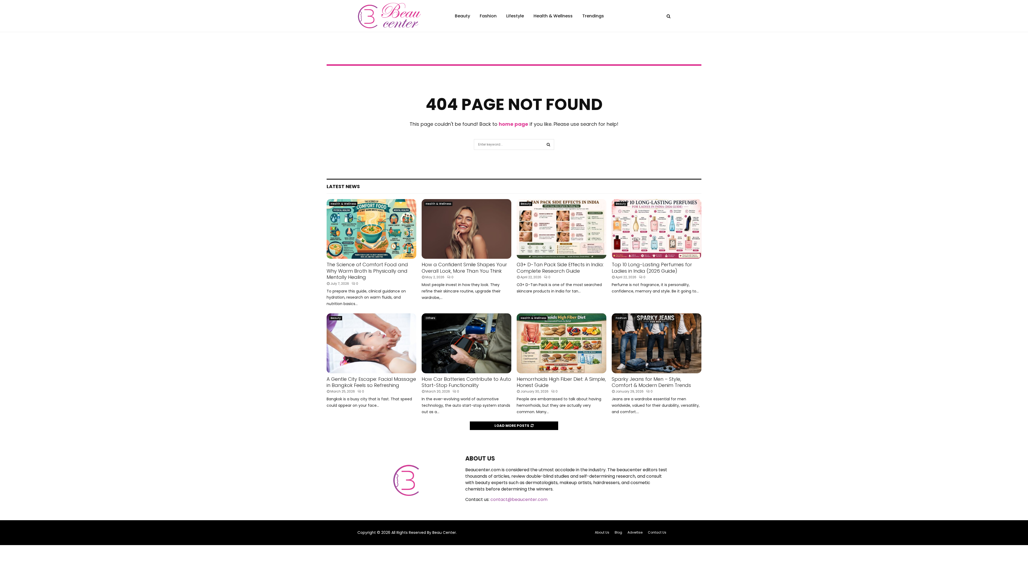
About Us (602, 532)
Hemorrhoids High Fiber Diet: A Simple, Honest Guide (561, 382)
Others (430, 318)
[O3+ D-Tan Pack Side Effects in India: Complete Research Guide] (561, 229)
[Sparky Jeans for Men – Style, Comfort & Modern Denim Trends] (656, 343)
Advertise (635, 532)
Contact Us (657, 532)
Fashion (488, 16)
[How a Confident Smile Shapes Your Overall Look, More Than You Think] (466, 229)
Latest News (343, 186)
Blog (618, 532)
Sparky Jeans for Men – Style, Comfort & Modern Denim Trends (651, 382)
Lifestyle (515, 16)
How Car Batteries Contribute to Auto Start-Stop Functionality (466, 382)
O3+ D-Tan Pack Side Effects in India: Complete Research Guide (560, 267)
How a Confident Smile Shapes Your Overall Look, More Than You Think (464, 267)
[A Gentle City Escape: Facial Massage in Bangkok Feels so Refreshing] (371, 343)
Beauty (462, 16)
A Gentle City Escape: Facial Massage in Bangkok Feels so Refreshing (371, 382)
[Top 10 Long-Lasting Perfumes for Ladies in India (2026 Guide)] (656, 229)
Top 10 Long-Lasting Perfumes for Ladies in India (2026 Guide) (652, 267)
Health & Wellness (553, 16)
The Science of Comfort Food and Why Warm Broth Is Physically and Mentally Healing (367, 270)
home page (513, 124)
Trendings (593, 16)
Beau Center (444, 532)
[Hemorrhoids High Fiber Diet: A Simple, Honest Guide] (561, 343)
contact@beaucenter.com (518, 499)
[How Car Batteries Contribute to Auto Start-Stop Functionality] (466, 343)
